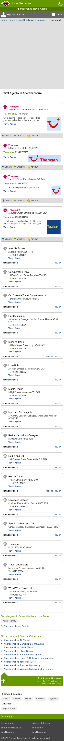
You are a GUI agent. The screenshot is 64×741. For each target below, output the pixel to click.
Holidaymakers (16, 316)
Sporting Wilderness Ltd (21, 523)
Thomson (13, 106)
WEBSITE (21, 136)
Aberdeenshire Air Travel (17, 640)
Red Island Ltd (16, 456)
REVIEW (34, 136)
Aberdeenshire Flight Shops (18, 651)
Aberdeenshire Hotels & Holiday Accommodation (29, 658)
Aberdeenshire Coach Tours (18, 647)
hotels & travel (16, 20)
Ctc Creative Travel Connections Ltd (27, 295)
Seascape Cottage (18, 500)
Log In (20, 14)
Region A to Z (9, 708)
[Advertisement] (32, 54)
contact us (37, 727)
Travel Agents (9, 124)
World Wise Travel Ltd (20, 588)
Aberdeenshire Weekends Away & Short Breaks (28, 669)
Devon (28, 699)
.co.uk (21, 3)
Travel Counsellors (18, 564)
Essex (6, 699)
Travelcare (14, 209)
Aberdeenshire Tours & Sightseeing (22, 665)
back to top (6, 716)
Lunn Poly (13, 365)
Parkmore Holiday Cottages (23, 435)
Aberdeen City (9, 621)
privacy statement (41, 723)
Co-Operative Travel (19, 271)
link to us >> (57, 20)
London (16, 699)
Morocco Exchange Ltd (20, 412)
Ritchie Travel (15, 476)
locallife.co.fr (7, 732)
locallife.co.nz (39, 732)
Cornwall (40, 699)
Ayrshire (53, 699)
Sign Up (11, 14)
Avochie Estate (16, 248)
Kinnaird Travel (16, 341)
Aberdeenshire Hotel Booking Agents (23, 654)
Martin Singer (15, 388)
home (4, 20)
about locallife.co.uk (11, 727)
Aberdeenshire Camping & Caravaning (24, 643)
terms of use (7, 723)
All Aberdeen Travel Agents (15, 626)
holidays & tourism (35, 20)
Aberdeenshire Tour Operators (20, 661)
